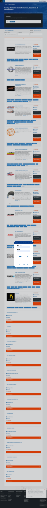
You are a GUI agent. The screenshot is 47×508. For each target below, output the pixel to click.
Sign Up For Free (22, 264)
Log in (20, 256)
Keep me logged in (21, 253)
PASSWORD (19, 249)
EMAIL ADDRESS (19, 245)
